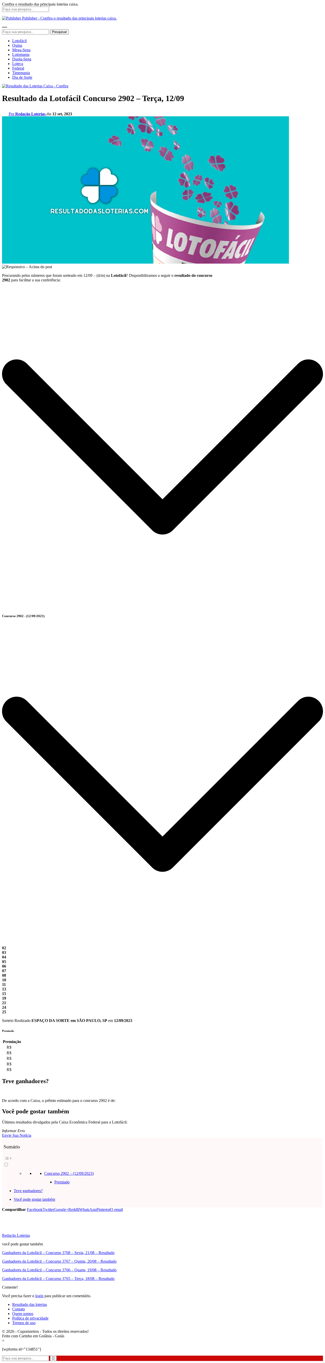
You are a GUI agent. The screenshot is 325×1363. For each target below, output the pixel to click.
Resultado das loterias (29, 1304)
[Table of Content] (162, 1158)
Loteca (17, 63)
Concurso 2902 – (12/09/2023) (69, 1173)
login (39, 1296)
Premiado (62, 1182)
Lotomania (20, 54)
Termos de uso (24, 1323)
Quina (17, 45)
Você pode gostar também (34, 1199)
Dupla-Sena (21, 59)
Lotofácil (19, 41)
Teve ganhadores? (28, 1191)
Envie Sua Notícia (16, 1135)
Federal (18, 68)
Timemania (21, 73)
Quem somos (22, 1313)
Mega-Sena (21, 50)
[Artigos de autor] (12, 1231)
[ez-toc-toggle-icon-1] (162, 1160)
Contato (18, 1309)
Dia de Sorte (22, 77)
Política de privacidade (30, 1318)
